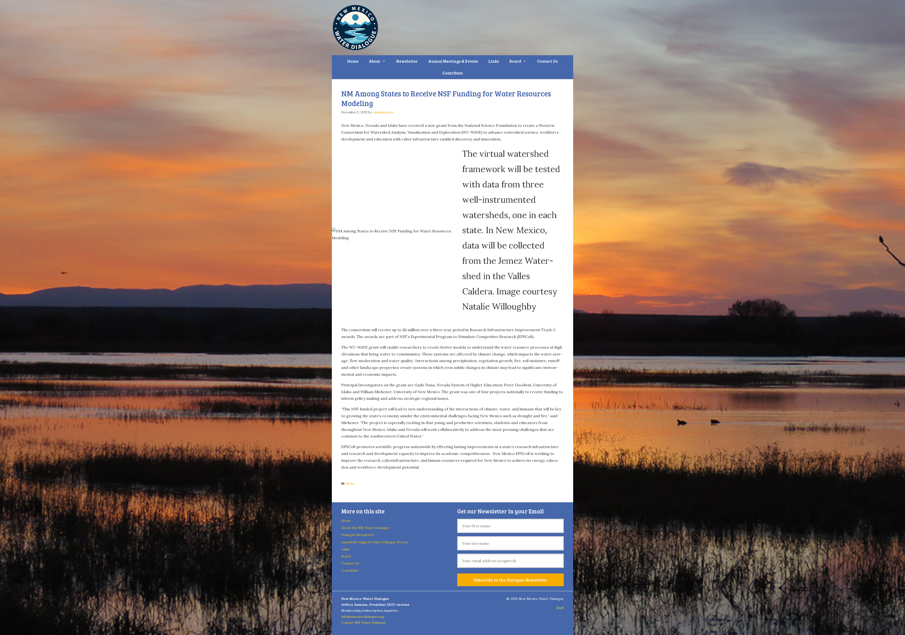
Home (352, 61)
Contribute (452, 73)
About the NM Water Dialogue (365, 528)
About (374, 61)
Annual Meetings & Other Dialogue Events (374, 542)
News (350, 483)
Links (493, 61)
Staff (560, 608)
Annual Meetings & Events (453, 61)
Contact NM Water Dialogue (363, 622)
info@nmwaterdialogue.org (362, 616)
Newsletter (407, 61)
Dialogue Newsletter (357, 535)
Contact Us (547, 61)
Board (515, 61)
